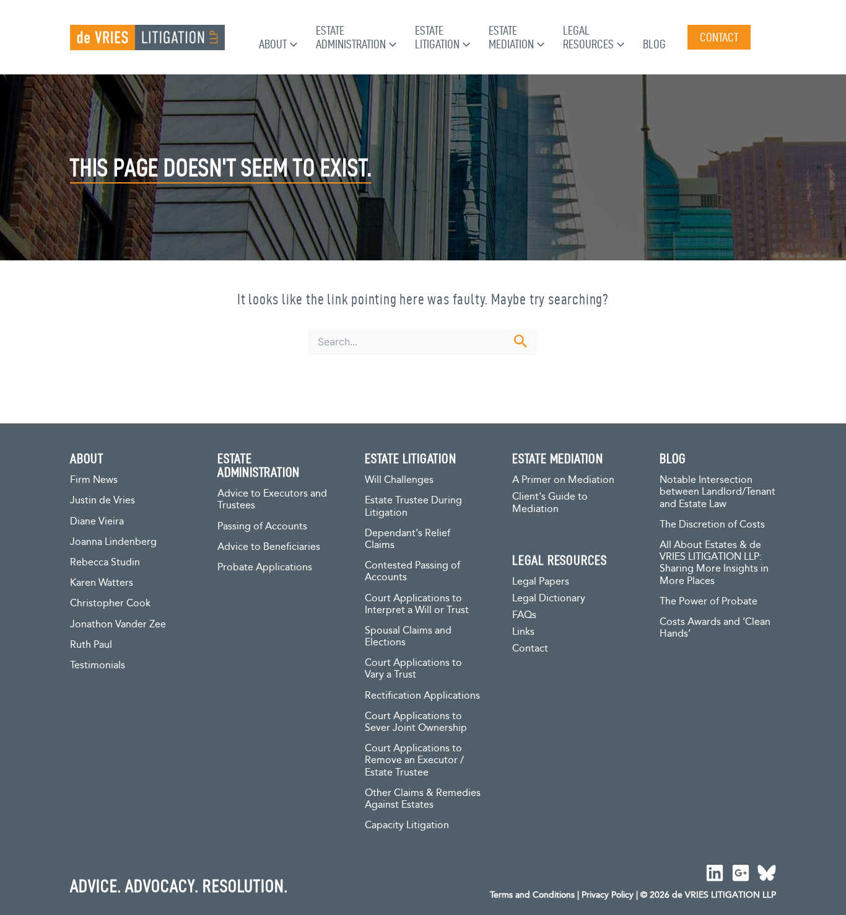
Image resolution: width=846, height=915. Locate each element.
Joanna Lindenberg (113, 542)
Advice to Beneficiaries (268, 547)
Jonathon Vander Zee (118, 624)
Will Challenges (399, 480)
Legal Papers (540, 582)
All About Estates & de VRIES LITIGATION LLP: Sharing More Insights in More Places (714, 563)
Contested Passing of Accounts (412, 571)
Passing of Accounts (262, 526)
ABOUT (86, 458)
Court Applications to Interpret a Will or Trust (417, 604)
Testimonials (97, 665)
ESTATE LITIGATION (410, 458)
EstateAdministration (351, 37)
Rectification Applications (422, 696)
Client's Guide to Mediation (550, 503)
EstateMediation (511, 37)
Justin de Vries (102, 500)
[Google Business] (740, 873)
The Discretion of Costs (712, 525)
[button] (292, 44)
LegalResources (588, 37)
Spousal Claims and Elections (408, 636)
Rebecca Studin (105, 562)
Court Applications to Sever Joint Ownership (416, 722)
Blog (654, 44)
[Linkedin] (714, 873)
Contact (530, 648)
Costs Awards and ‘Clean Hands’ (715, 628)
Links (523, 632)
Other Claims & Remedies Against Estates (423, 799)
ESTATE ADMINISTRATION (258, 465)
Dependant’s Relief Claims (407, 539)
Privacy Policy (608, 895)
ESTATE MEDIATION (557, 458)
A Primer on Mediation (563, 480)
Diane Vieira (97, 521)
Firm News (94, 480)
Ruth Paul (91, 645)
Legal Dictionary (548, 598)
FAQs (524, 615)
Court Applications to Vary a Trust (413, 669)
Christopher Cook (110, 603)
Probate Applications (264, 567)
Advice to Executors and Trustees (272, 499)
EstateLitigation (437, 37)
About (273, 44)
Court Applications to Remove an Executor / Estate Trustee (414, 760)
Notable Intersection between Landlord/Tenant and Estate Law (717, 491)
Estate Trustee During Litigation (413, 506)
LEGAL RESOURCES (559, 559)
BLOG (673, 458)
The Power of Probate (708, 601)
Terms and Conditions (532, 895)
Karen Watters (101, 583)
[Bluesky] (766, 873)
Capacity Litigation (407, 825)
